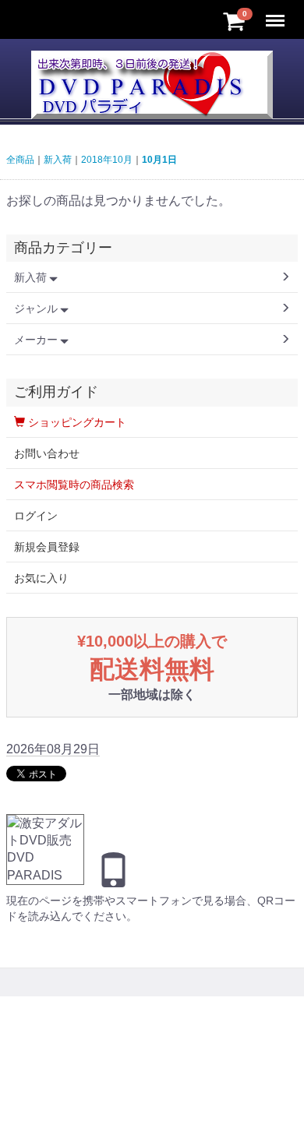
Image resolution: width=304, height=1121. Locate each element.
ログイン (36, 515)
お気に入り (41, 578)
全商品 (20, 159)
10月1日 (159, 159)
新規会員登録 (47, 547)
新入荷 (58, 159)
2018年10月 (107, 159)
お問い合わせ (47, 453)
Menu (276, 12)
